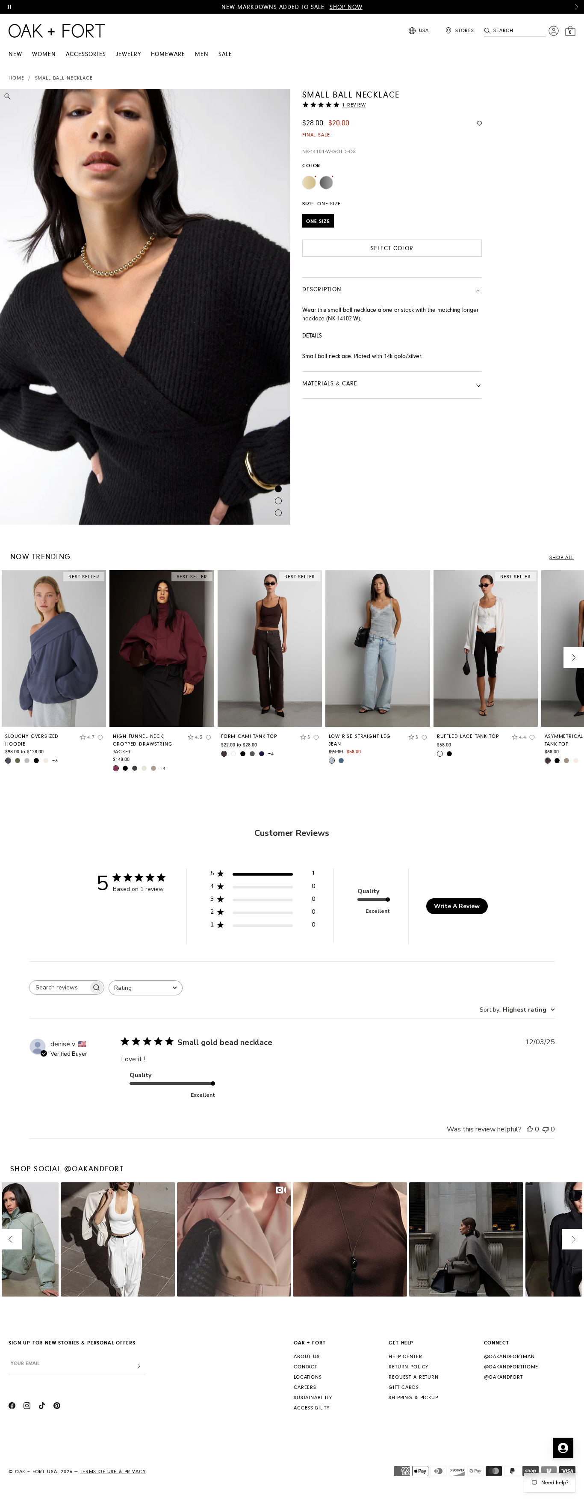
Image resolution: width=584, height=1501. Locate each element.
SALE (225, 54)
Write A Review (457, 906)
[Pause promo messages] (9, 6)
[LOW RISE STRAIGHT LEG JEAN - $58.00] (377, 648)
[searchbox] (58, 987)
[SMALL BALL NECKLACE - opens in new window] (145, 307)
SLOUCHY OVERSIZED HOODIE (32, 740)
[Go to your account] (554, 31)
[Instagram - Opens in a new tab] (27, 1407)
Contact (305, 1367)
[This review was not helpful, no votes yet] (546, 1129)
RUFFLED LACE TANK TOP (468, 736)
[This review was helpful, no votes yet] (530, 1129)
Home (16, 78)
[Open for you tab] (563, 1448)
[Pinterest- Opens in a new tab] (56, 1407)
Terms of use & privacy (112, 1471)
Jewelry (128, 54)
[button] (576, 7)
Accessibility (312, 1408)
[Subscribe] (139, 1366)
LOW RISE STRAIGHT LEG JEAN (360, 740)
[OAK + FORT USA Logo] (57, 31)
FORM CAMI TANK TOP (249, 736)
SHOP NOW (346, 7)
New (15, 54)
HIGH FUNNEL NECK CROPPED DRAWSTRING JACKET (142, 744)
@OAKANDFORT (503, 1377)
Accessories (86, 54)
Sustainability (313, 1397)
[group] (54, 670)
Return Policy (408, 1367)
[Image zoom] (7, 98)
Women (44, 54)
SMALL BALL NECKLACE (64, 78)
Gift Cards (404, 1387)
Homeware (168, 54)
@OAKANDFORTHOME (511, 1367)
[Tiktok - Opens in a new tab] (41, 1407)
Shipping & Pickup (413, 1397)
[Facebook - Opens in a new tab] (12, 1407)
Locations (308, 1377)
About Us (307, 1356)
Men (202, 54)
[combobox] (146, 987)
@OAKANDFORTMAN (509, 1356)
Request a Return (413, 1377)
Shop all (561, 557)
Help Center (405, 1356)
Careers (305, 1387)
